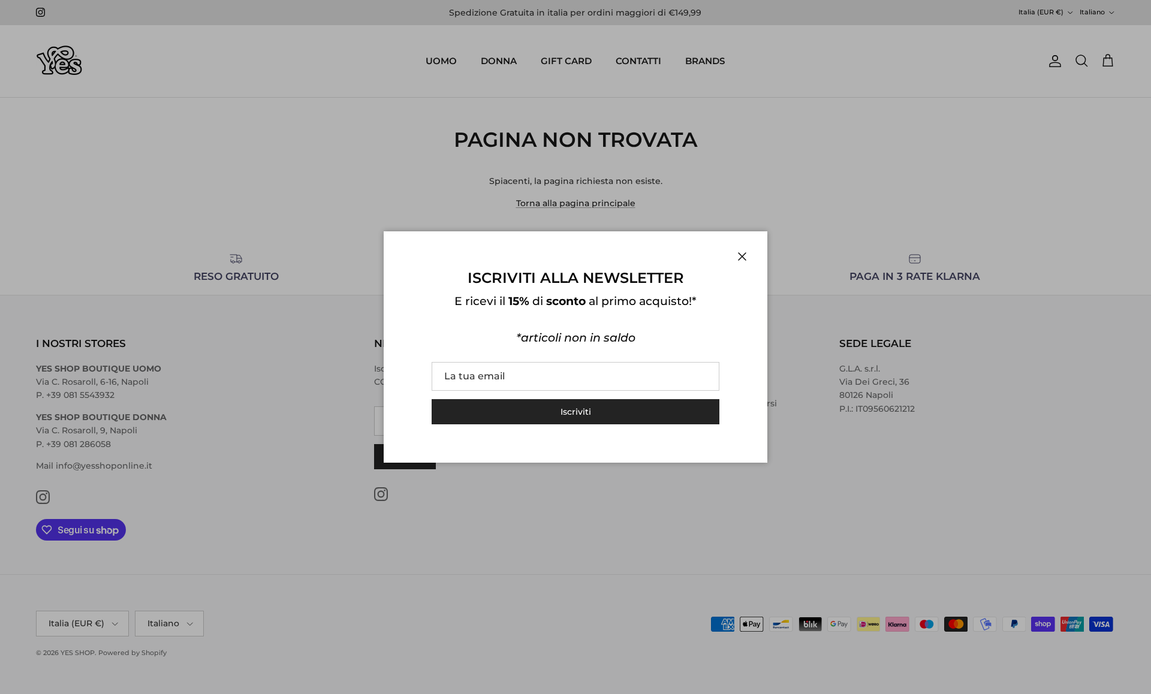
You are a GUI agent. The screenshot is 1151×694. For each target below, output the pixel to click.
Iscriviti (576, 411)
